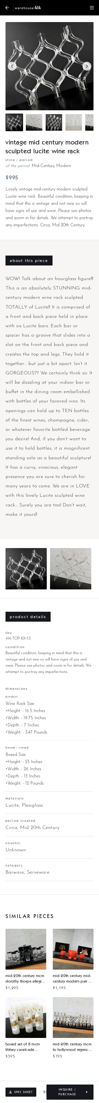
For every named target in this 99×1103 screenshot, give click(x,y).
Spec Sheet (23, 1092)
